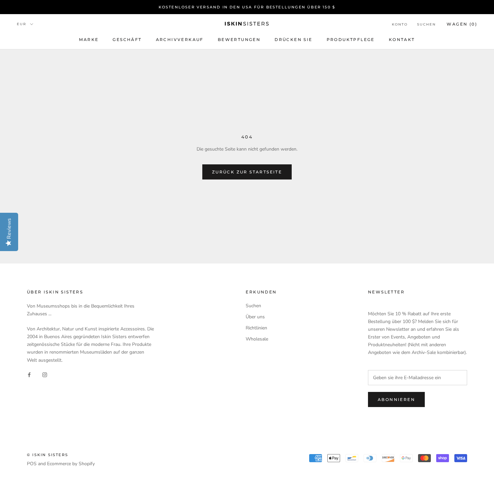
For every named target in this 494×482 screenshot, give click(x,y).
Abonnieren (396, 399)
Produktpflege (351, 39)
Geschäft (127, 39)
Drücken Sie (293, 39)
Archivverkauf (180, 39)
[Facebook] (29, 374)
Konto (400, 24)
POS (32, 463)
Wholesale (257, 339)
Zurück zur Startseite (247, 171)
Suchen (426, 24)
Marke (88, 39)
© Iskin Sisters (47, 454)
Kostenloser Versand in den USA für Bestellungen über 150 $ (247, 7)
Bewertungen (239, 39)
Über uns (255, 317)
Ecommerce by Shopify (71, 463)
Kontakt (402, 39)
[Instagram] (44, 374)
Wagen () (462, 24)
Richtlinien (256, 328)
